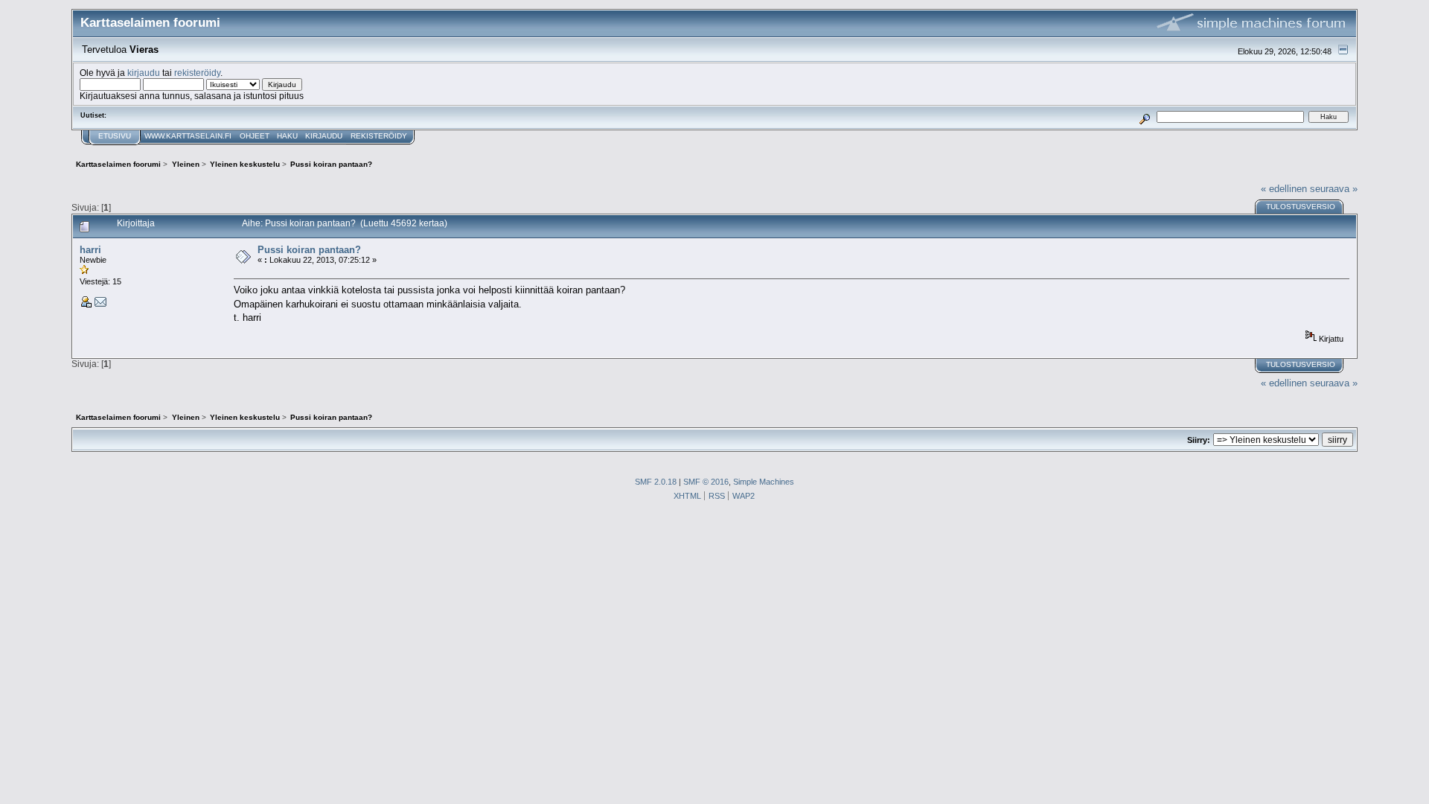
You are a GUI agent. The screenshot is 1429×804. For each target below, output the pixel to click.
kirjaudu (143, 72)
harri (90, 249)
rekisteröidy (197, 72)
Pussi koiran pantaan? (309, 249)
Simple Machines (763, 481)
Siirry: (1198, 440)
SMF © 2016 (706, 481)
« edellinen (1284, 188)
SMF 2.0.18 (656, 481)
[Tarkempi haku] (1145, 116)
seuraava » (1334, 188)
